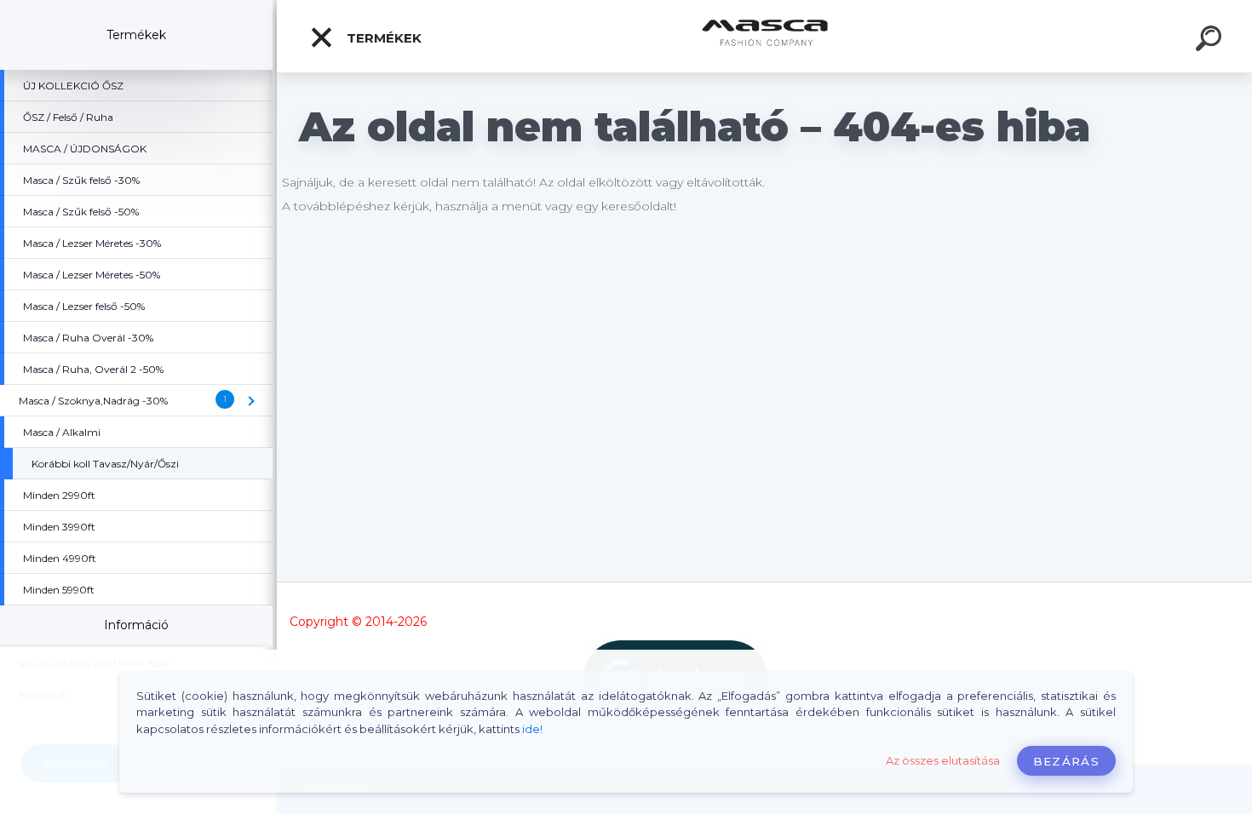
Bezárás (1066, 761)
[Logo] (764, 36)
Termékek (382, 38)
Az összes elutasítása (943, 760)
